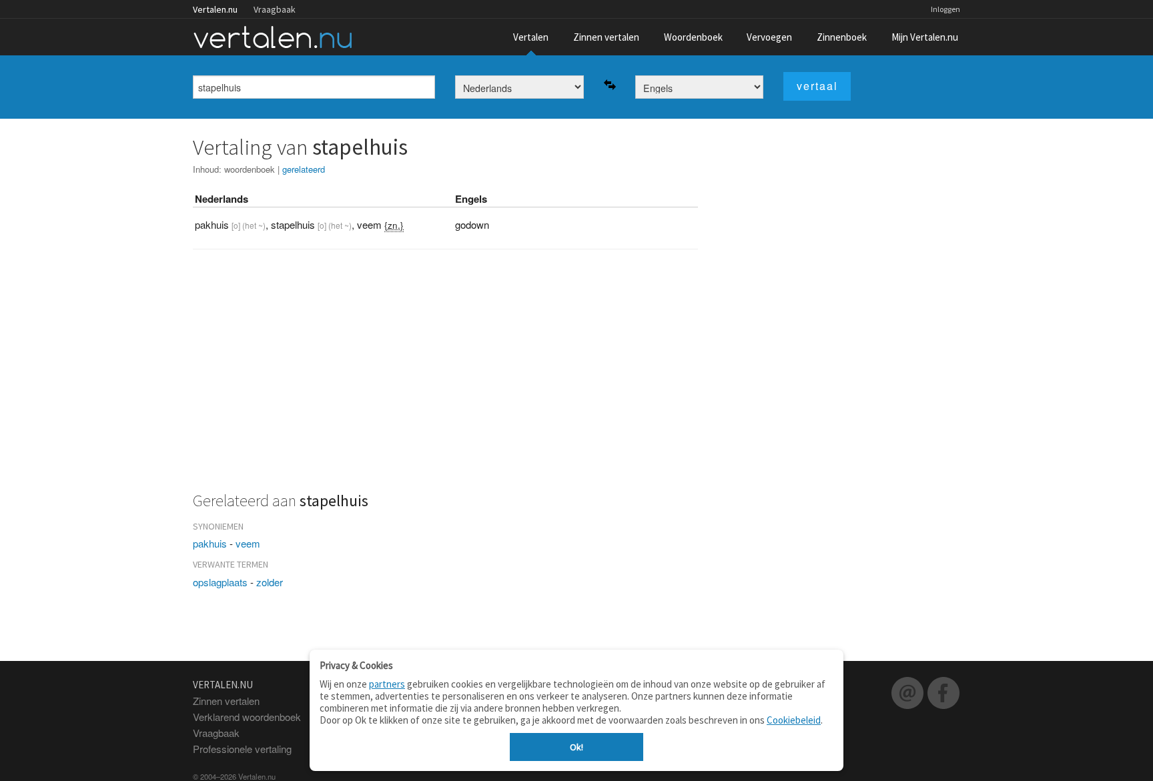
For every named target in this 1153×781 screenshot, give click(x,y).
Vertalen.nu (215, 9)
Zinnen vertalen (606, 37)
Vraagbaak (275, 9)
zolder (269, 582)
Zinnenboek (842, 37)
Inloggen (945, 9)
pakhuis (210, 543)
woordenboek (249, 169)
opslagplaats (220, 582)
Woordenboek (693, 37)
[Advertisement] (445, 378)
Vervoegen (769, 37)
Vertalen (530, 37)
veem (248, 543)
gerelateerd (303, 169)
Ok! (576, 747)
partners (387, 684)
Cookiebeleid (794, 720)
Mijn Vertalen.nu (924, 37)
